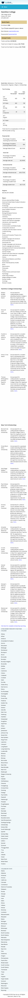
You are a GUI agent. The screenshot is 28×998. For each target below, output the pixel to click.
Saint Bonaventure (6, 820)
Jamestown (4, 730)
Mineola (3, 753)
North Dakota (5, 935)
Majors (17, 85)
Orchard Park (4, 788)
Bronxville (3, 657)
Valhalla (3, 854)
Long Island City (5, 749)
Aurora (3, 643)
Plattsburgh (4, 799)
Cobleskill (3, 675)
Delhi (2, 680)
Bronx (2, 655)
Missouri (3, 926)
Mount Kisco (4, 763)
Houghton (4, 721)
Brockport (4, 652)
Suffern (3, 841)
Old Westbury (4, 781)
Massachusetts (5, 914)
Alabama (3, 873)
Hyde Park (4, 723)
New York (3, 769)
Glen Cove (3, 712)
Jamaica (3, 728)
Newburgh (4, 772)
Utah (2, 974)
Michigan (3, 921)
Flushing (3, 696)
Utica (2, 852)
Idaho (2, 901)
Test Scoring (18, 83)
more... (12, 305)
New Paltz (3, 765)
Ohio (2, 951)
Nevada (3, 946)
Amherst (3, 638)
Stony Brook (4, 838)
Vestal (2, 857)
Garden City (4, 703)
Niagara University (6, 774)
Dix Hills (3, 682)
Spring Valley (4, 834)
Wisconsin (4, 986)
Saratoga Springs (5, 822)
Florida (3, 891)
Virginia (3, 976)
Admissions (11, 83)
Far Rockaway (4, 691)
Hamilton (3, 717)
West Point (4, 859)
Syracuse (3, 845)
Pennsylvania (4, 958)
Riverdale (3, 811)
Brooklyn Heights (6, 661)
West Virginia (4, 988)
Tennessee (4, 969)
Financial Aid (4, 85)
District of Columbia (6, 887)
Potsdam (3, 802)
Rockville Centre (5, 818)
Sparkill (3, 831)
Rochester (4, 815)
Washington (4, 983)
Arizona (3, 878)
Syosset (3, 843)
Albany (3, 634)
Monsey (3, 758)
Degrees (11, 85)
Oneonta (3, 783)
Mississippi (4, 928)
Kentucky (3, 910)
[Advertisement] (14, 65)
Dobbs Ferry (4, 684)
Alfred (2, 636)
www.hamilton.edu (14, 31)
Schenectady (4, 825)
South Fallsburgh (5, 829)
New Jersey (4, 942)
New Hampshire (5, 940)
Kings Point (4, 740)
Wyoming (3, 990)
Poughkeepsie (5, 804)
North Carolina (5, 933)
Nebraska (3, 937)
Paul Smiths (4, 795)
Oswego (3, 792)
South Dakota (5, 967)
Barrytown (4, 645)
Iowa (2, 898)
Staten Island (4, 836)
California (3, 880)
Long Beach (4, 746)
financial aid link (12, 34)
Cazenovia (4, 671)
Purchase (3, 806)
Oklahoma (4, 953)
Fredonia (3, 700)
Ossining (3, 790)
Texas (2, 972)
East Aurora (4, 687)
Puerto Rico (4, 960)
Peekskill (3, 797)
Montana (3, 930)
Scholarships (23, 85)
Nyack (2, 776)
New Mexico (4, 944)
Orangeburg (4, 785)
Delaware (3, 889)
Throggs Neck (5, 848)
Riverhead (3, 813)
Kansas (3, 907)
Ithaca (2, 726)
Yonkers (3, 864)
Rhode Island (4, 963)
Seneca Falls (4, 827)
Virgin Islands (4, 979)
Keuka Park (4, 735)
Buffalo (3, 666)
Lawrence (3, 742)
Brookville (4, 664)
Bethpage (3, 648)
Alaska (3, 871)
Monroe (3, 756)
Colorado (3, 882)
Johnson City (4, 733)
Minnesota (4, 923)
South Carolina (5, 965)
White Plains (4, 861)
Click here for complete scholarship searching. (13, 626)
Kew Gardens (4, 737)
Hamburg (3, 714)
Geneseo (3, 705)
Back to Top (17, 996)
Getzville (3, 710)
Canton (3, 668)
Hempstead (4, 719)
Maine (2, 919)
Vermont (3, 981)
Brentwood (4, 650)
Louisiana (3, 912)
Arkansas (3, 875)
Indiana (3, 905)
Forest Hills (4, 698)
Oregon (3, 956)
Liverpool (3, 744)
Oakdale (3, 779)
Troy (2, 850)
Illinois (3, 903)
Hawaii (3, 896)
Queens (3, 808)
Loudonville (4, 751)
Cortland (3, 677)
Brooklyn (3, 659)
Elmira (2, 689)
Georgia (3, 894)
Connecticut (4, 884)
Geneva (3, 707)
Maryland (3, 917)
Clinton (3, 673)
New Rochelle (4, 767)
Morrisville (4, 760)
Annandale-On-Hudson (7, 641)
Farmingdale (4, 694)
